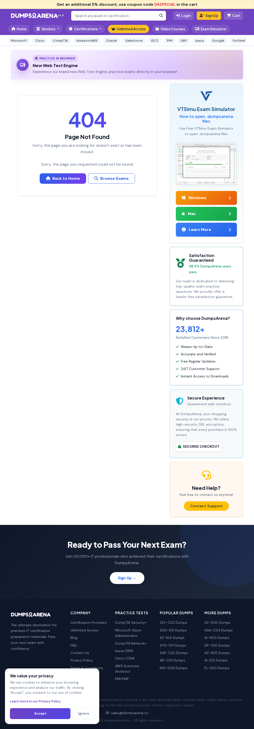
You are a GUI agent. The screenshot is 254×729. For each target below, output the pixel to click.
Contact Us (79, 653)
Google (218, 40)
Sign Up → (127, 578)
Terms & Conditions (86, 668)
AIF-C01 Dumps (172, 660)
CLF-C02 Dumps (173, 622)
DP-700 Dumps (217, 645)
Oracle (111, 40)
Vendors (48, 29)
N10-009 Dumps (173, 668)
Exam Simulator (213, 29)
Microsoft (19, 40)
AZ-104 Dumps (172, 637)
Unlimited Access (131, 29)
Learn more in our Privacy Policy (35, 701)
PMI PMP (122, 679)
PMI (169, 40)
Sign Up (211, 15)
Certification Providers (88, 622)
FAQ (73, 645)
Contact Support (206, 506)
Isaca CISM (124, 651)
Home (22, 29)
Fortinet (239, 40)
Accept (40, 713)
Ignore (83, 713)
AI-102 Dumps (215, 660)
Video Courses (172, 29)
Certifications (86, 29)
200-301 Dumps (173, 630)
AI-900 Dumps (216, 637)
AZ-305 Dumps (217, 653)
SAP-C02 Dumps (174, 653)
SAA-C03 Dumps (218, 630)
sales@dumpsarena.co (129, 713)
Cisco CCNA (125, 658)
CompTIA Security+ (131, 622)
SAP (184, 40)
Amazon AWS (86, 40)
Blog (73, 637)
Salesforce (134, 40)
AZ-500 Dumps (217, 622)
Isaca (199, 40)
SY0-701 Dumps (173, 645)
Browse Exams (114, 178)
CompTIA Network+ (131, 643)
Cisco (39, 40)
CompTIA (60, 40)
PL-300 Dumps (216, 668)
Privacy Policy (81, 660)
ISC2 (154, 40)
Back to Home (66, 178)
